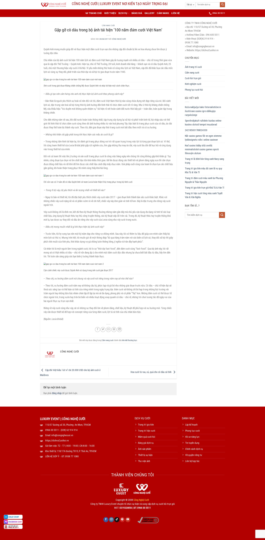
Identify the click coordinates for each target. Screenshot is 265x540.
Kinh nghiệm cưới (193, 84)
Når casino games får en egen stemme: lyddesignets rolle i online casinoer (203, 138)
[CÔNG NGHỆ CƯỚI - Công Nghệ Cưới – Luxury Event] (54, 4)
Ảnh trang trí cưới (193, 67)
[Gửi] (222, 4)
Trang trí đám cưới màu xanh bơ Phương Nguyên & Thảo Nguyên (204, 180)
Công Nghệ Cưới (119, 39)
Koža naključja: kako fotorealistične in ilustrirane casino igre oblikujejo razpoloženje (203, 111)
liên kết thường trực (129, 340)
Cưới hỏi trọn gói (193, 78)
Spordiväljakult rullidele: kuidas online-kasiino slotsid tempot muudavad (203, 122)
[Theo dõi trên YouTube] (127, 519)
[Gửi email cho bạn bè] (108, 329)
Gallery (149, 13)
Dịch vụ (122, 13)
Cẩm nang (163, 13)
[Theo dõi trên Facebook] (105, 519)
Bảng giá (137, 13)
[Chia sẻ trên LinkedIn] (119, 329)
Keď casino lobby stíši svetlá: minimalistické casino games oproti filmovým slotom (202, 149)
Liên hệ (175, 13)
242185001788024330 (196, 130)
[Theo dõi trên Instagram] (111, 519)
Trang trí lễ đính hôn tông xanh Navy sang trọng (204, 161)
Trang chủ (95, 13)
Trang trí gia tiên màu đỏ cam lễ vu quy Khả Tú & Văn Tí (203, 170)
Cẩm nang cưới (108, 26)
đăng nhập (57, 393)
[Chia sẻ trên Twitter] (102, 329)
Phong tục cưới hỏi (194, 89)
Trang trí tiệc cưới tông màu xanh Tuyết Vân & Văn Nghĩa (203, 195)
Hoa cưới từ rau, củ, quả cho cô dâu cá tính (151, 372)
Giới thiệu (110, 13)
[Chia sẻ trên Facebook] (97, 329)
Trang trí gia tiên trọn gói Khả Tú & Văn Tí (204, 187)
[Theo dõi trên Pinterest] (122, 519)
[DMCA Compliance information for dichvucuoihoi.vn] (148, 520)
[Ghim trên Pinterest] (113, 329)
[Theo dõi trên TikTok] (116, 519)
